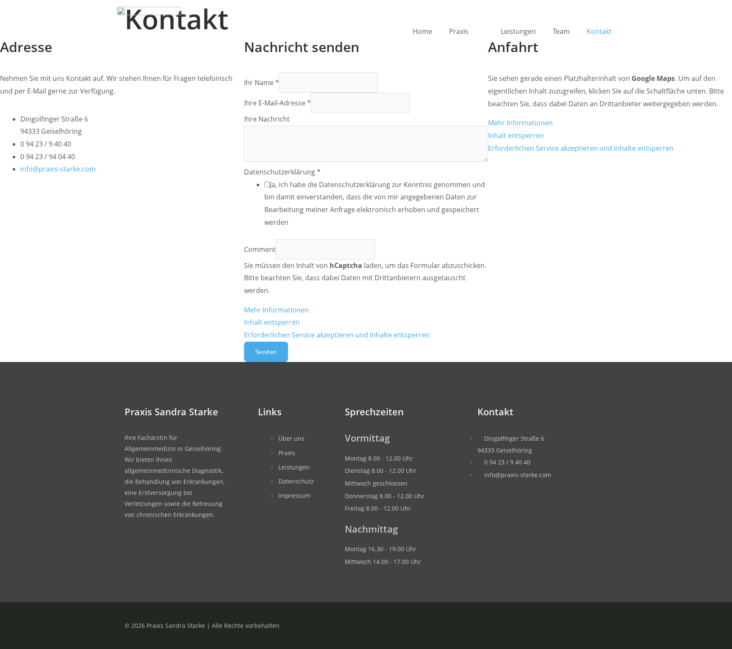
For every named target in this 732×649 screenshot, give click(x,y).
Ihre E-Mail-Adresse (277, 103)
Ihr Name (261, 82)
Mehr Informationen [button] (276, 310)
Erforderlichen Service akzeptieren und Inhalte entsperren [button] (337, 335)
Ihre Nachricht (267, 119)
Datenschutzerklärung (282, 172)
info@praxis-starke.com (58, 169)
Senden (266, 351)
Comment (260, 249)
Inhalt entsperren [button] (272, 322)
